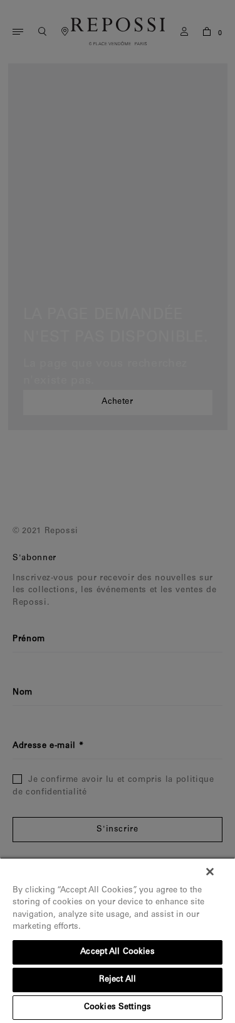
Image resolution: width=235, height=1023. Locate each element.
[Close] (210, 871)
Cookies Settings (117, 1008)
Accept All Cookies (117, 952)
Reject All (117, 980)
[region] (117, 940)
